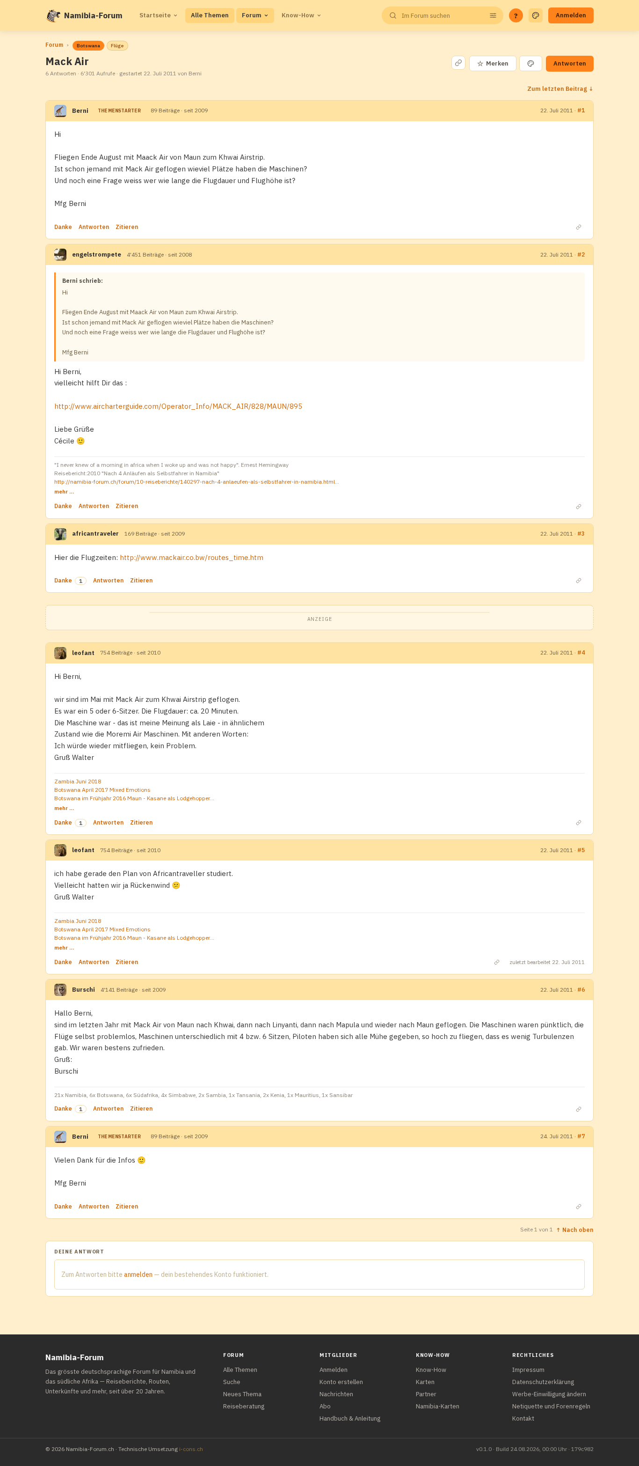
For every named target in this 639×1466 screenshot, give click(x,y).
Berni (80, 111)
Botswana (88, 46)
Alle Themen (210, 15)
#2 (581, 254)
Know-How (298, 15)
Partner (426, 1394)
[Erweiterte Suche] (493, 15)
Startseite (155, 15)
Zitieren (127, 226)
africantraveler (95, 534)
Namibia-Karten (437, 1406)
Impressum (528, 1370)
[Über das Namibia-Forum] (52, 15)
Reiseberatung (243, 1406)
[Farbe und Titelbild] (530, 63)
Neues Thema (242, 1394)
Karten (425, 1382)
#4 (581, 652)
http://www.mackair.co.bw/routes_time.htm (191, 557)
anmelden (138, 1274)
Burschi (83, 990)
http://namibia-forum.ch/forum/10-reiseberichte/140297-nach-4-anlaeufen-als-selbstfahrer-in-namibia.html (194, 481)
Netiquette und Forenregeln (551, 1406)
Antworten (569, 63)
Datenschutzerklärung (543, 1382)
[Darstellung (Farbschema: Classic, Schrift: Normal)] (536, 15)
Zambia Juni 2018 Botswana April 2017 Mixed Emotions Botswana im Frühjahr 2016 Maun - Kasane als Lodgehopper (132, 790)
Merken (492, 63)
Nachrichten (336, 1394)
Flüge (117, 46)
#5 (581, 850)
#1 (581, 110)
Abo (325, 1406)
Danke (63, 226)
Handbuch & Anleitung (350, 1418)
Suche (231, 1382)
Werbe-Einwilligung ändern (549, 1394)
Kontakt (523, 1418)
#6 (581, 989)
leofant (83, 653)
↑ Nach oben (575, 1229)
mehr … (64, 491)
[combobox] (441, 15)
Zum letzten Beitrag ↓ (560, 88)
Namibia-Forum (93, 15)
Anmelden (571, 15)
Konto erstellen (341, 1382)
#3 (581, 533)
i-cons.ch (191, 1448)
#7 (581, 1136)
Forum (251, 15)
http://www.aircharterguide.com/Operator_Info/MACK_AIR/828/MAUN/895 (178, 406)
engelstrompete (96, 254)
